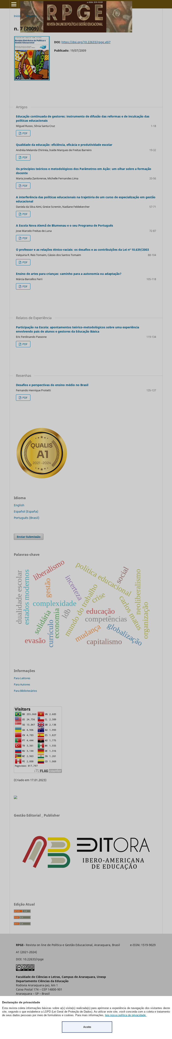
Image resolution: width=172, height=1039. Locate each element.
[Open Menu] (14, 4)
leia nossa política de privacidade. (125, 1015)
